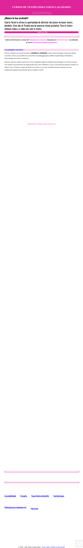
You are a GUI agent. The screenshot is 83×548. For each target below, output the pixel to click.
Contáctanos (58, 496)
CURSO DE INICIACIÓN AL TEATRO (58, 162)
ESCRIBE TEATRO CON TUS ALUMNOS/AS (22, 167)
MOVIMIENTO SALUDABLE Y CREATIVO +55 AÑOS (25, 323)
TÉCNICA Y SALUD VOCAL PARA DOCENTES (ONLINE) (26, 418)
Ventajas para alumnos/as (15, 507)
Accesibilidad (10, 496)
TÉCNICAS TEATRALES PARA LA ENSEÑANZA (23, 274)
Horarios (34, 508)
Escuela (23, 496)
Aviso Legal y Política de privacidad (53, 547)
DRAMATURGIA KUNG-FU (15, 361)
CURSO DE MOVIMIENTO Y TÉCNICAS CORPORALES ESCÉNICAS (31, 229)
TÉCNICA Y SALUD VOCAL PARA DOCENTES (57, 367)
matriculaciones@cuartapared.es (45, 42)
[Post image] (22, 146)
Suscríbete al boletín (40, 496)
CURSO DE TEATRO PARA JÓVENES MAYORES (23, 464)
